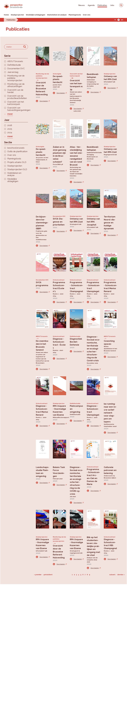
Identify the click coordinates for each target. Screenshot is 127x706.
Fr (115, 20)
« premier (38, 575)
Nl (118, 20)
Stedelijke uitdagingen (35, 15)
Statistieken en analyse (57, 15)
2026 (9, 125)
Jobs (112, 5)
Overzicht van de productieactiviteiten (17, 97)
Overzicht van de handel (15, 91)
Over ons (86, 15)
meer (10, 114)
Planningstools (75, 15)
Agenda (91, 5)
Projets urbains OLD (16, 162)
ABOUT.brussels (15, 61)
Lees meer (77, 111)
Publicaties (102, 5)
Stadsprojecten (17, 15)
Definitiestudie (14, 65)
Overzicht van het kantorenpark (15, 103)
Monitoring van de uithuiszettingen (16, 85)
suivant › (112, 575)
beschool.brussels (15, 148)
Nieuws (81, 5)
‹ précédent (47, 575)
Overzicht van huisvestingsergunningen (17, 109)
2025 (9, 129)
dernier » (121, 575)
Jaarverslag (12, 72)
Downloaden (44, 101)
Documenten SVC (16, 68)
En (122, 20)
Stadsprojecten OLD (17, 169)
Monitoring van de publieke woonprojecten (16, 78)
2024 (9, 132)
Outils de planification (17, 151)
